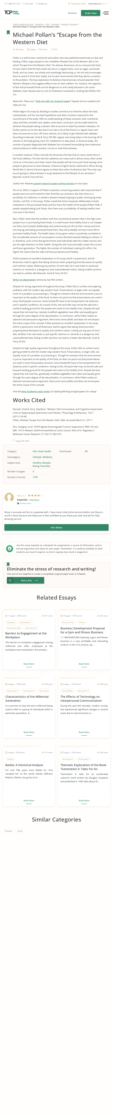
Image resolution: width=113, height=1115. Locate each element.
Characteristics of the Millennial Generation (27, 699)
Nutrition (45, 465)
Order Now (91, 13)
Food (40, 451)
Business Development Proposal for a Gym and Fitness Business (82, 630)
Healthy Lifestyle (69, 24)
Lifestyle (55, 24)
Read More (29, 664)
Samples (39, 24)
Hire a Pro (26, 580)
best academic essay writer (35, 391)
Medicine (47, 456)
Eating (36, 465)
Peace (20, 831)
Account (72, 12)
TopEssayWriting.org (23, 24)
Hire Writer (56, 527)
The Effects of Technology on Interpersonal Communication (81, 699)
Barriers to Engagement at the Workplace (26, 635)
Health (47, 451)
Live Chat (29, 4)
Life (47, 24)
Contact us (42, 4)
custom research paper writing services (53, 183)
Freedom (8, 831)
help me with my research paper (53, 101)
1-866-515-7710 (13, 4)
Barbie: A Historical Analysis (24, 765)
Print (55, 49)
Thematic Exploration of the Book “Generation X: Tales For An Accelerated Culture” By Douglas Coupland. (83, 767)
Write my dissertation (24, 279)
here (104, 4)
